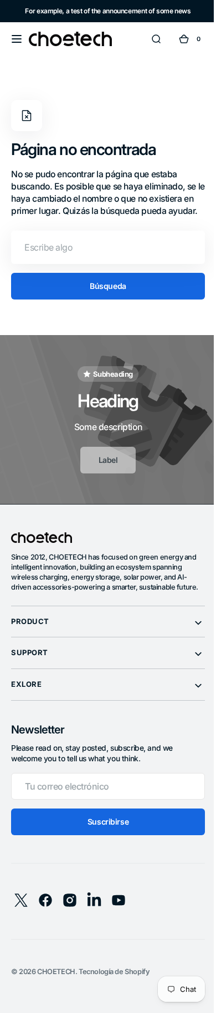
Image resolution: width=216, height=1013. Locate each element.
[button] (16, 39)
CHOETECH (56, 994)
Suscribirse (103, 844)
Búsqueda (104, 298)
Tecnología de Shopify (114, 994)
